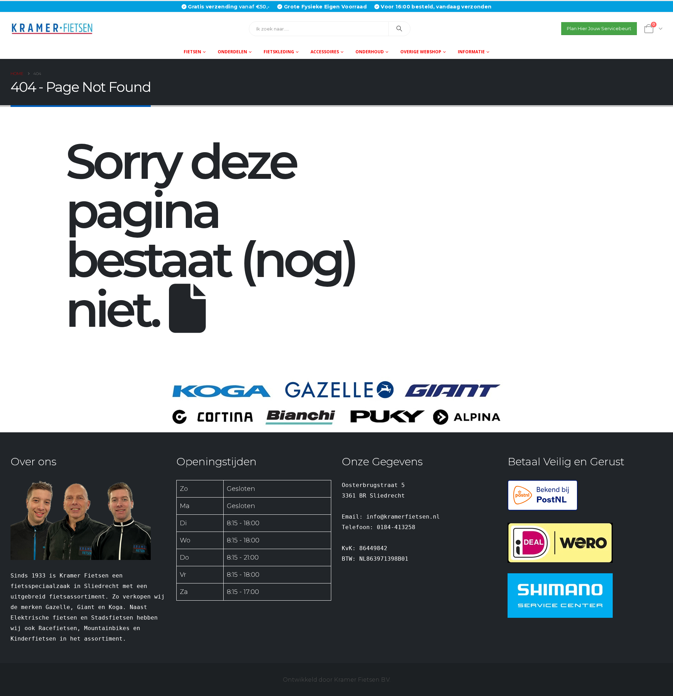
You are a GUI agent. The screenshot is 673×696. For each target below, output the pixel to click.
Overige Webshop (420, 52)
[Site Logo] (54, 28)
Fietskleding (279, 52)
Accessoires (325, 52)
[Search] (399, 29)
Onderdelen (232, 52)
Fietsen (192, 52)
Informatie (471, 52)
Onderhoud (369, 52)
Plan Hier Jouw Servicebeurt (599, 28)
